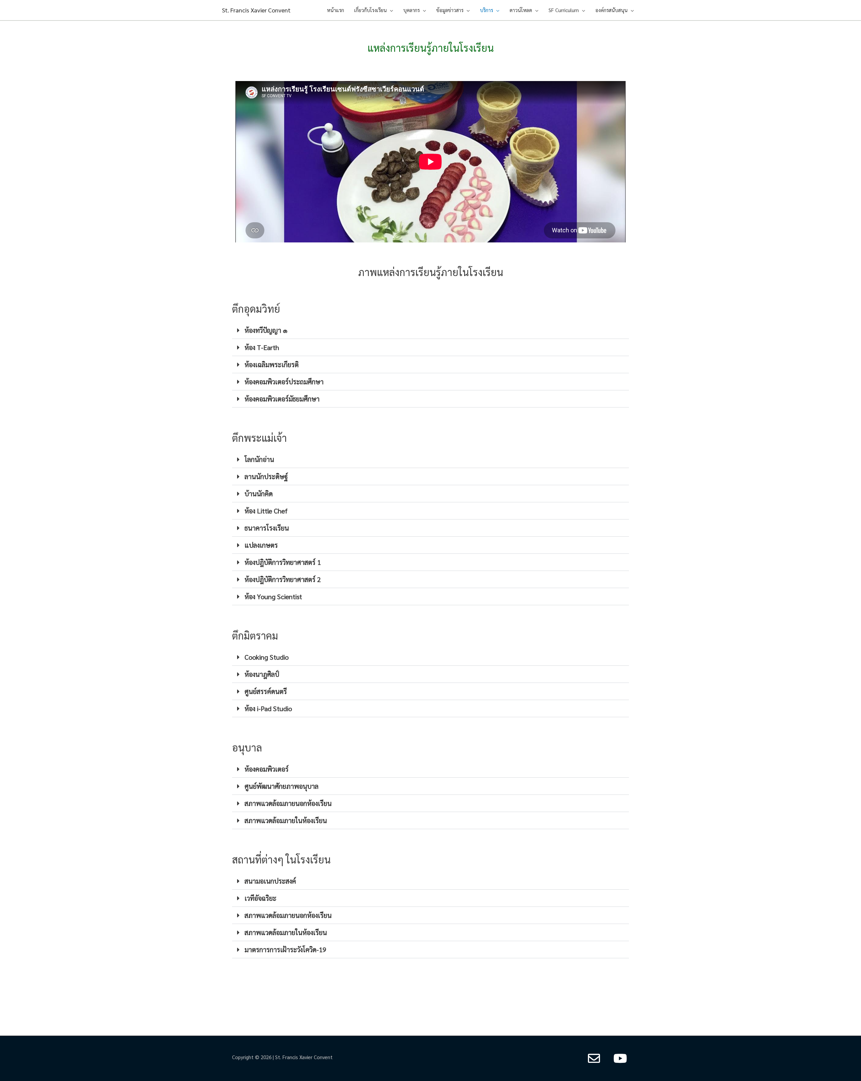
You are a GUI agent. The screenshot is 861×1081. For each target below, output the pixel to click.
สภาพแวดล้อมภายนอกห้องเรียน (288, 803)
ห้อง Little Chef (266, 510)
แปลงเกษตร (261, 545)
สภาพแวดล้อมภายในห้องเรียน (286, 820)
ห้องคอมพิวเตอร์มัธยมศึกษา (282, 398)
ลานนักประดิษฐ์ (266, 476)
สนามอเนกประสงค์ (270, 881)
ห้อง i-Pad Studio (268, 708)
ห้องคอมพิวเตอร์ (267, 769)
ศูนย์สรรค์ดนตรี (266, 691)
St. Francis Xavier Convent (256, 10)
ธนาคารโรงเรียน (267, 528)
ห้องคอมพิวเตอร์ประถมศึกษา (284, 381)
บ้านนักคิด (259, 493)
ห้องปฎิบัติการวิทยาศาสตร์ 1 (283, 562)
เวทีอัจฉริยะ (260, 898)
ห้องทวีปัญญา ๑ (266, 330)
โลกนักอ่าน (259, 459)
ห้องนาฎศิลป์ (262, 674)
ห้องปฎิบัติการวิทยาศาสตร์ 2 (283, 579)
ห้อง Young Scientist (273, 596)
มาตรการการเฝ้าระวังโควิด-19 (285, 949)
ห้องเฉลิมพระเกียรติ (272, 364)
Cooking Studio (267, 657)
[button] (430, 330)
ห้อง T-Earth (262, 347)
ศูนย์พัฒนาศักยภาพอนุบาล (282, 786)
